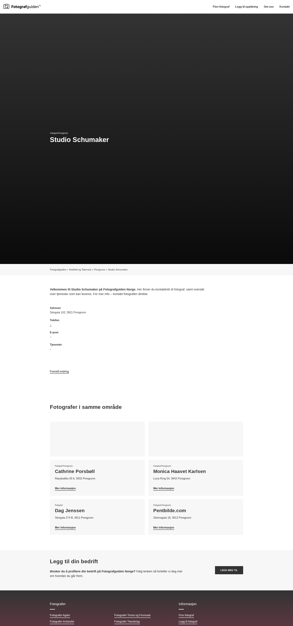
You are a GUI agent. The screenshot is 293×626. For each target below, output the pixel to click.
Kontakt (284, 6)
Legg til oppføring (246, 6)
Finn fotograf (221, 6)
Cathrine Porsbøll (75, 471)
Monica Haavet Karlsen (179, 471)
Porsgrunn (99, 269)
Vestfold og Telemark (80, 269)
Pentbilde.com (169, 510)
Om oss (269, 6)
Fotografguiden (58, 269)
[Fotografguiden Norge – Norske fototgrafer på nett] (22, 6)
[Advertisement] (194, 330)
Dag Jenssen (70, 510)
